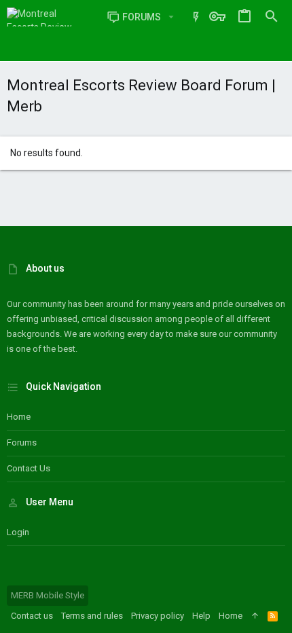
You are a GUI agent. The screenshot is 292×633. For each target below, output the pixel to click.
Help (201, 616)
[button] (170, 17)
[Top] (255, 616)
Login (18, 532)
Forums (22, 442)
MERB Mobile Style (47, 595)
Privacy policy (157, 616)
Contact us (28, 468)
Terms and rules (92, 616)
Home (19, 417)
